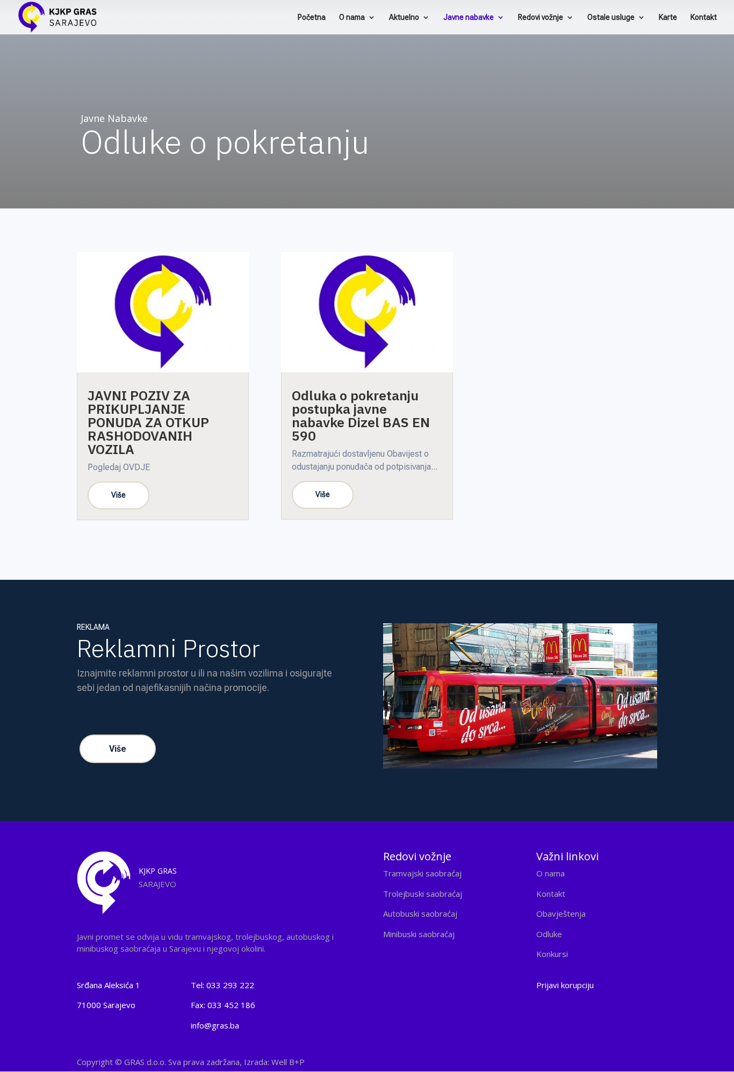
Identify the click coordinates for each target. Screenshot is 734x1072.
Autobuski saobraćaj (420, 913)
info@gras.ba (215, 1025)
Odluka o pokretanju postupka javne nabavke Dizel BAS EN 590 (361, 415)
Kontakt (703, 17)
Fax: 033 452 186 (223, 1004)
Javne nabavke (468, 17)
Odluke (549, 934)
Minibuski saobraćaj (419, 934)
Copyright (191, 1061)
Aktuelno (404, 17)
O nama (352, 17)
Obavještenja (561, 913)
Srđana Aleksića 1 (108, 985)
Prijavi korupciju (565, 985)
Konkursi (552, 953)
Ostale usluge (611, 17)
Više (117, 749)
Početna (312, 17)
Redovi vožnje (540, 17)
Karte (668, 17)
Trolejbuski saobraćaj (422, 893)
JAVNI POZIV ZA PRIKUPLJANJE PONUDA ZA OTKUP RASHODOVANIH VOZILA (148, 422)
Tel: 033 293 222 (222, 985)
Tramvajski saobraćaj (422, 873)
